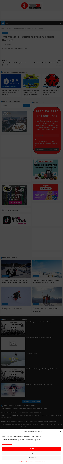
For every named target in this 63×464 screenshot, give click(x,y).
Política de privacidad (29, 461)
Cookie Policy (21, 461)
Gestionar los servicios (7, 444)
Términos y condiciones (40, 461)
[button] (60, 431)
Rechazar (31, 453)
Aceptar (31, 448)
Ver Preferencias (31, 457)
